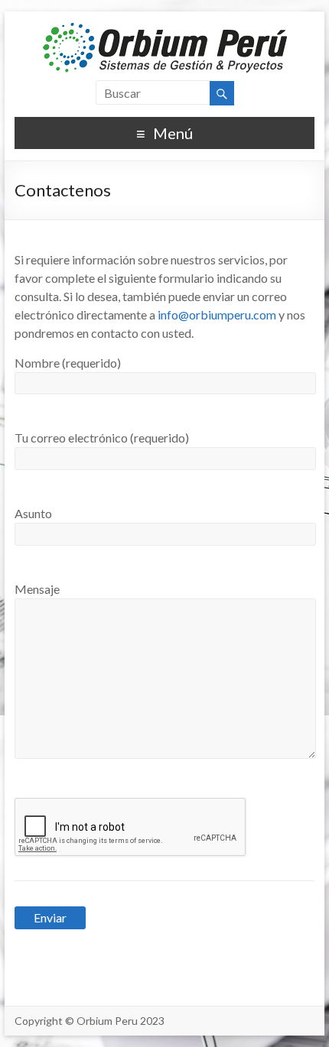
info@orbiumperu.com (217, 314)
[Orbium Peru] (165, 30)
